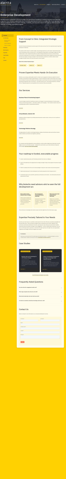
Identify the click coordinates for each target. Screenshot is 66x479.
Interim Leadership (7, 43)
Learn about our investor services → (44, 237)
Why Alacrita (5, 50)
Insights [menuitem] (48, 4)
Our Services (5, 38)
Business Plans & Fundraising (7, 41)
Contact (4, 60)
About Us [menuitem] (36, 4)
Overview (5, 35)
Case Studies (5, 55)
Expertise (5, 52)
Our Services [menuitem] (42, 4)
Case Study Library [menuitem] (56, 4)
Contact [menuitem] (63, 4)
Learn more (21, 108)
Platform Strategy (7, 45)
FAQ (4, 57)
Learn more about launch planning (31, 146)
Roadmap (5, 47)
